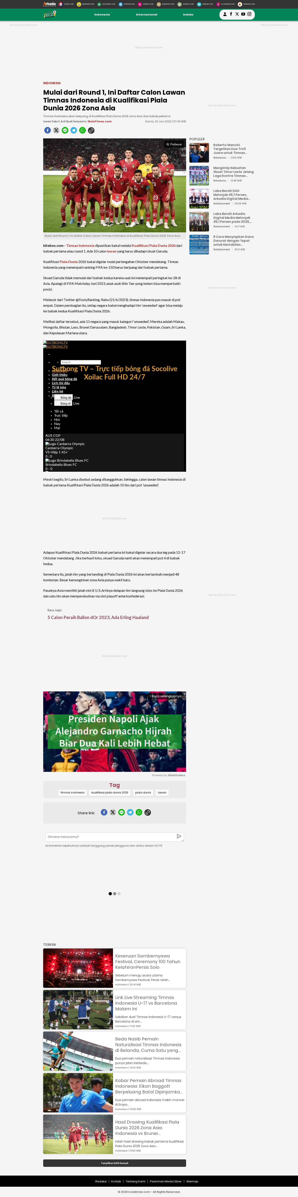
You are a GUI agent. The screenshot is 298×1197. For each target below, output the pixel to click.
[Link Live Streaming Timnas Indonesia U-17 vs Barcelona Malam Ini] (78, 1027)
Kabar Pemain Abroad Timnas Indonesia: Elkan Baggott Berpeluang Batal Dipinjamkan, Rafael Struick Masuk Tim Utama (149, 1086)
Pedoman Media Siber (166, 1181)
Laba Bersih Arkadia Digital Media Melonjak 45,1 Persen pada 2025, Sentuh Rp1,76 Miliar (231, 218)
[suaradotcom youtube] (243, 14)
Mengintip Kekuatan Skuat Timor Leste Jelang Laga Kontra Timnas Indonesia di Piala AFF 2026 (233, 172)
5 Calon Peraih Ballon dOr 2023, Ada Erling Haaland (98, 617)
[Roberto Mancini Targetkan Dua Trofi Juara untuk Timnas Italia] (199, 160)
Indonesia (102, 14)
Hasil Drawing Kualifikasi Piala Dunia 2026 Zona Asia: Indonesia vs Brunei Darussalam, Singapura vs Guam (147, 1127)
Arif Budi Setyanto (73, 121)
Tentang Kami (135, 1181)
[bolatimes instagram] (249, 14)
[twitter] (56, 131)
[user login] (225, 16)
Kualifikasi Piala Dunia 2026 (154, 245)
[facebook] (47, 131)
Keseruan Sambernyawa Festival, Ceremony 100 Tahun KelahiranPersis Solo (147, 961)
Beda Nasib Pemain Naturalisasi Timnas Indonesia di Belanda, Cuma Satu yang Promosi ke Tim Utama (148, 1044)
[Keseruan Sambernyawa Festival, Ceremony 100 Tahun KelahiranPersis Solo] (78, 985)
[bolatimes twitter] (237, 14)
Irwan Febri (51, 121)
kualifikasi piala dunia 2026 (109, 792)
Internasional (146, 14)
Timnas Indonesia (80, 245)
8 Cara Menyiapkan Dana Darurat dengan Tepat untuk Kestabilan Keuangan (233, 241)
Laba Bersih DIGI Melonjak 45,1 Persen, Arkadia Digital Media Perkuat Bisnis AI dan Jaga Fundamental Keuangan (230, 195)
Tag (114, 785)
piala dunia (143, 792)
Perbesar (176, 144)
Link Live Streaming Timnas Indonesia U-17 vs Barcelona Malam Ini (146, 1003)
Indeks (188, 14)
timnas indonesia (72, 792)
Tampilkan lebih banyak (114, 1163)
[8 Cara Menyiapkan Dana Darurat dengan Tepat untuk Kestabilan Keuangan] (199, 252)
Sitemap (192, 1181)
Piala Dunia (69, 261)
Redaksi (101, 1181)
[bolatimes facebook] (231, 14)
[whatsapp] (82, 131)
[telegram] (73, 131)
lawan (111, 251)
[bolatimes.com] (50, 17)
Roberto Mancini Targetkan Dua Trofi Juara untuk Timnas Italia (229, 149)
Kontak (116, 1181)
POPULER (197, 139)
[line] (65, 131)
